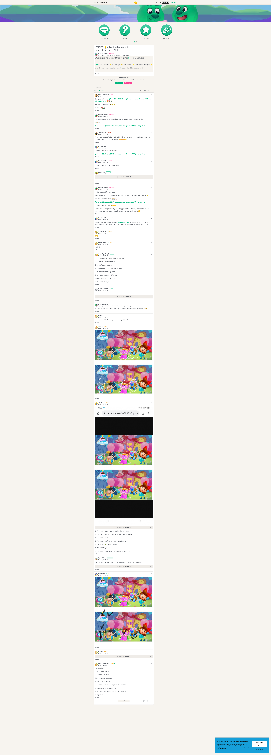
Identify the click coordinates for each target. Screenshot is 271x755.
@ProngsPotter (100, 101)
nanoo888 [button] (101, 172)
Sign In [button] (119, 83)
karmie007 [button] (101, 573)
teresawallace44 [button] (103, 94)
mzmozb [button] (101, 315)
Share (97, 74)
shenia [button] (100, 327)
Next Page (123, 701)
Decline (259, 745)
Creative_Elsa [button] (102, 161)
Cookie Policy (223, 748)
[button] (96, 54)
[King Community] (135, 2)
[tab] (135, 42)
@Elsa (97, 64)
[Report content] (151, 47)
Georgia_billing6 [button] (103, 254)
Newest (101, 91)
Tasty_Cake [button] (102, 133)
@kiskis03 (121, 99)
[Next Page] (150, 91)
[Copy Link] (130, 55)
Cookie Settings (259, 749)
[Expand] (124, 71)
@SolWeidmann (123, 222)
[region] (242, 745)
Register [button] (127, 83)
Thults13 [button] (101, 403)
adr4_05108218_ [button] (103, 663)
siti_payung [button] (102, 146)
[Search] (160, 2)
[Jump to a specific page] (153, 91)
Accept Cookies (259, 742)
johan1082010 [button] (103, 289)
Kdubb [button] (100, 651)
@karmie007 (143, 99)
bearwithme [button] (102, 558)
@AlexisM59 (113, 99)
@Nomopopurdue (132, 99)
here (130, 58)
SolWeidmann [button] (102, 231)
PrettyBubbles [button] (103, 53)
